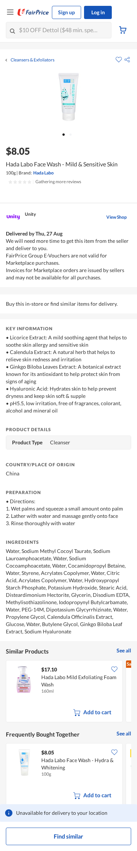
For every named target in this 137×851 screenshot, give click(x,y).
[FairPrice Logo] (33, 12)
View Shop (116, 217)
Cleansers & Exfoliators (32, 60)
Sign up (66, 12)
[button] (127, 60)
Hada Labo (43, 173)
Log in (98, 12)
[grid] (68, 692)
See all (124, 650)
